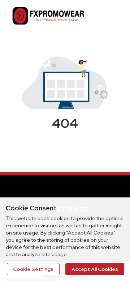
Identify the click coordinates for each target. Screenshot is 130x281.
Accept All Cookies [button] (95, 269)
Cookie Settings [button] (33, 269)
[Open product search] (96, 18)
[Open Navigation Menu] (110, 18)
